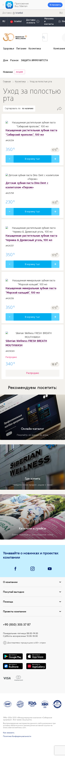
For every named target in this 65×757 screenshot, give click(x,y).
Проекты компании (14, 611)
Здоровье (8, 48)
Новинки (8, 72)
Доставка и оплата (30, 21)
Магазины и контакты (49, 22)
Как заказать (8, 733)
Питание (21, 48)
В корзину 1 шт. (32, 159)
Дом (5, 60)
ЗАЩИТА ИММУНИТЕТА (34, 60)
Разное (14, 60)
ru (3, 21)
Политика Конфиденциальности (17, 736)
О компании (10, 582)
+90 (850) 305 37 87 (17, 624)
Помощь (8, 601)
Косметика (35, 48)
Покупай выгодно (13, 591)
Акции (19, 72)
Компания (59, 48)
